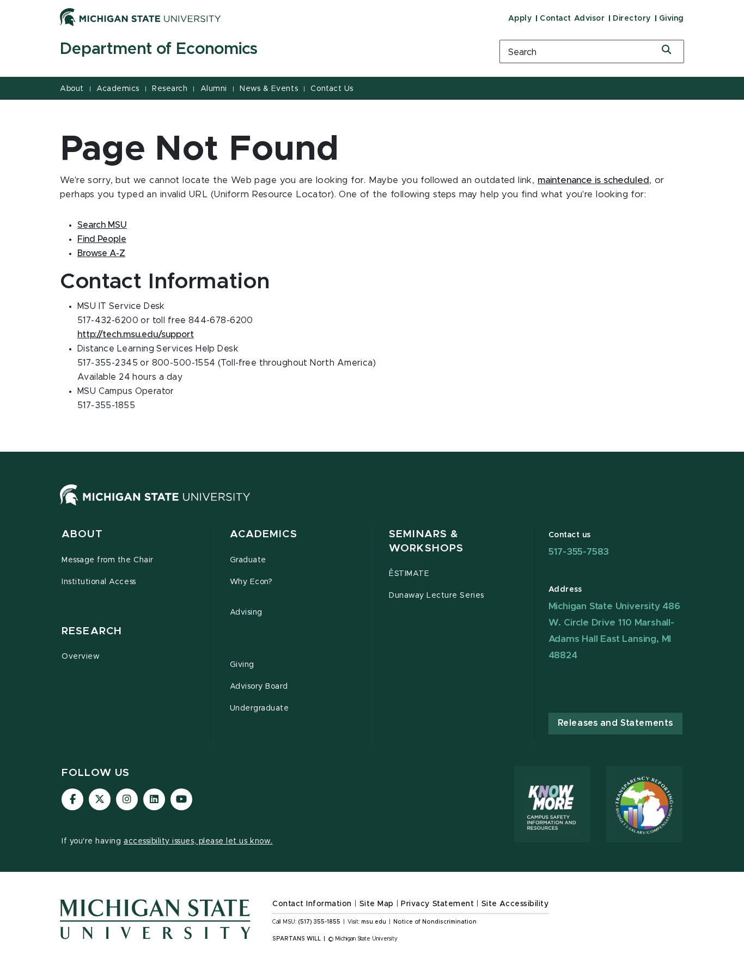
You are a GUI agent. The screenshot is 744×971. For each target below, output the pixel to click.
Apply (520, 18)
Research (169, 89)
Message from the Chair (108, 560)
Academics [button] (263, 534)
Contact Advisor (572, 18)
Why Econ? (251, 582)
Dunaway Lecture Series (436, 595)
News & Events (269, 89)
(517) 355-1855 (319, 922)
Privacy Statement (437, 904)
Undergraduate (259, 708)
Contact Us (331, 89)
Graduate (248, 560)
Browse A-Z (101, 253)
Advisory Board (259, 686)
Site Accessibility (515, 904)
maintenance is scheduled (593, 180)
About (72, 89)
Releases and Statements (615, 723)
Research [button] (92, 631)
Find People (101, 239)
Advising (246, 612)
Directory (632, 18)
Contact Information (312, 904)
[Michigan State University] (140, 17)
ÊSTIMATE (409, 574)
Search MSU (102, 225)
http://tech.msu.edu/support (135, 334)
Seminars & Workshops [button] (426, 541)
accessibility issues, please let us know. (198, 841)
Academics (117, 89)
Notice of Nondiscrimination (435, 922)
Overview (81, 656)
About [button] (82, 534)
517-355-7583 (578, 551)
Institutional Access (99, 582)
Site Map (376, 904)
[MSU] (155, 505)
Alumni (213, 89)
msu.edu (373, 922)
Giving (671, 18)
